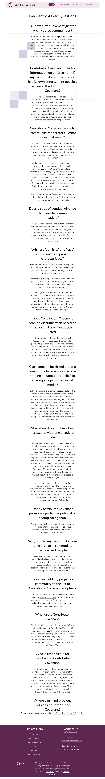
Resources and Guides (34, 738)
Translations (34, 734)
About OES (34, 750)
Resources (88, 5)
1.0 (55, 713)
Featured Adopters (34, 742)
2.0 (74, 713)
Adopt (51, 5)
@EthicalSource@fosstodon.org (72, 741)
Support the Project (34, 755)
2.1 (82, 713)
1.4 (70, 713)
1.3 (67, 713)
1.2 (63, 713)
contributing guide (47, 597)
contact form (63, 606)
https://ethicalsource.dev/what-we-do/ (52, 692)
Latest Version (64, 5)
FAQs (34, 746)
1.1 (59, 713)
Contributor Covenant (25, 4)
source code (50, 771)
